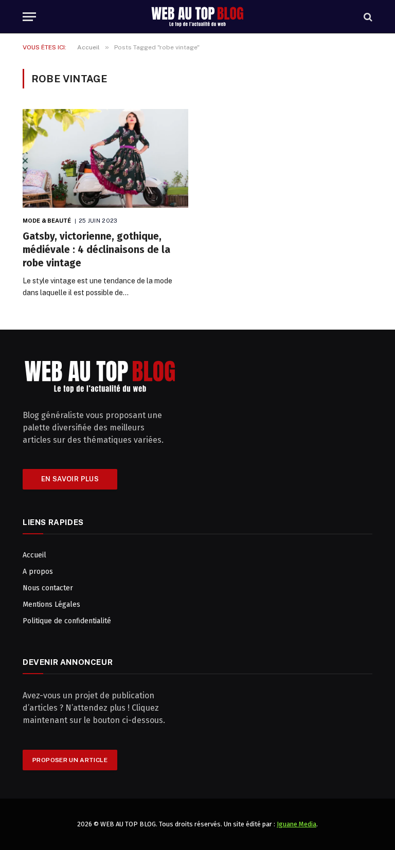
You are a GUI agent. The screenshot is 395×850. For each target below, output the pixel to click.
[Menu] (29, 16)
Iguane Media (296, 824)
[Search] (367, 16)
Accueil (34, 555)
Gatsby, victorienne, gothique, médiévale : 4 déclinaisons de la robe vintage (96, 249)
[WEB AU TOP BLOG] (197, 16)
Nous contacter (48, 588)
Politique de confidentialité (67, 621)
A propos (38, 571)
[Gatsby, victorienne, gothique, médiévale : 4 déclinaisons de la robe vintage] (105, 158)
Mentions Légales (51, 604)
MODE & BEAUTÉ (47, 221)
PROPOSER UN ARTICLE (69, 760)
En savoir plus (70, 479)
